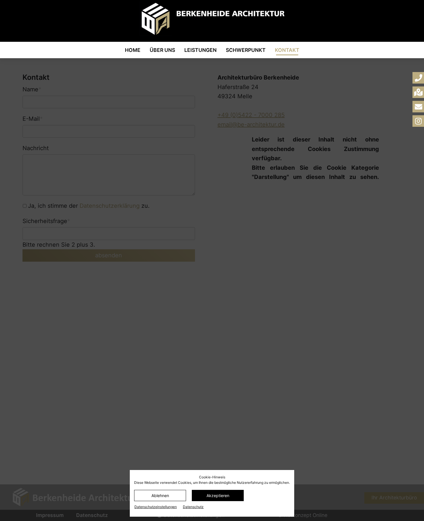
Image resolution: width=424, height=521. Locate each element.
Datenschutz (193, 507)
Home (132, 50)
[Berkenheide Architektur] (212, 18)
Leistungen (200, 50)
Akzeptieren (218, 495)
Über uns (162, 50)
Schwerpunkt (246, 50)
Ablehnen (160, 495)
